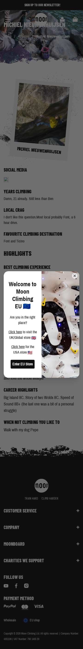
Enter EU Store (22, 364)
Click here (15, 332)
